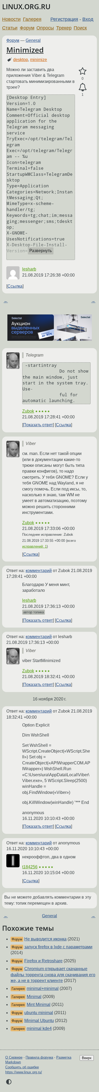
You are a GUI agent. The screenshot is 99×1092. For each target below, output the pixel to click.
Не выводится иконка (45, 939)
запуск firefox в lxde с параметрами (58, 947)
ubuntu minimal (38, 1012)
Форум (27, 28)
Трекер (64, 28)
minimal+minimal (43, 988)
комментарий (39, 570)
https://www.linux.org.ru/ (23, 1072)
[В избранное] (82, 71)
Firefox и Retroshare (43, 961)
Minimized (25, 50)
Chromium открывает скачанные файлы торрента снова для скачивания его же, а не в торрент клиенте (53, 974)
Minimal (34, 996)
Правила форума (39, 1057)
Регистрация (64, 19)
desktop (20, 59)
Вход (87, 19)
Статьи (9, 28)
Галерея (32, 19)
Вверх (87, 1058)
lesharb (29, 269)
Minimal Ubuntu (39, 1020)
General (33, 40)
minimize (38, 59)
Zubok (28, 411)
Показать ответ (38, 425)
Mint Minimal (38, 1004)
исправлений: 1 (34, 546)
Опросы (45, 28)
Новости (11, 19)
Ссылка (14, 286)
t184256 (29, 867)
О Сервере (13, 1057)
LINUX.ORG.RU (26, 6)
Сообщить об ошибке (22, 1067)
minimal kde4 (39, 1028)
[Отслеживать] (82, 87)
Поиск (80, 28)
